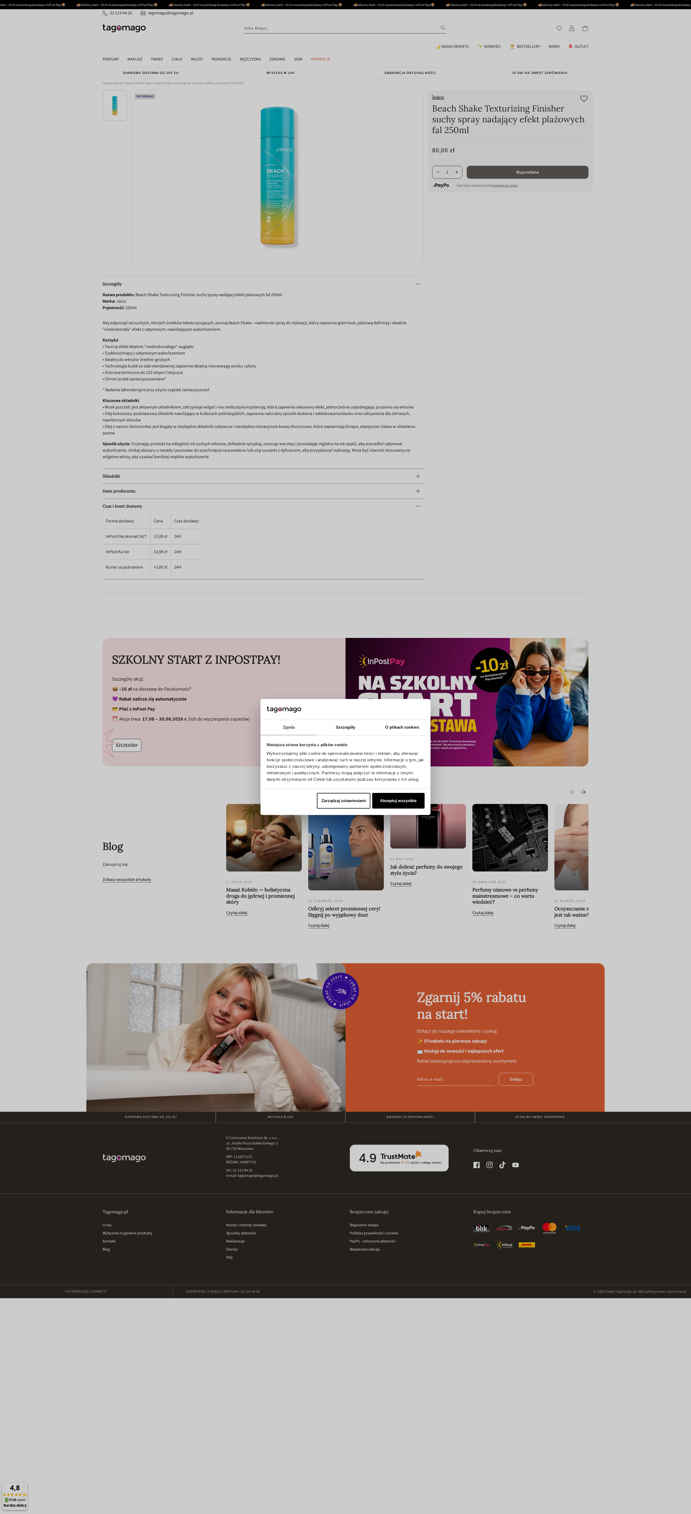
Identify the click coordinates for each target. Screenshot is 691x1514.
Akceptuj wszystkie (398, 800)
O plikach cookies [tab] (402, 727)
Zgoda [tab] (289, 727)
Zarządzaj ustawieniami (343, 800)
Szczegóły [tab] (345, 727)
